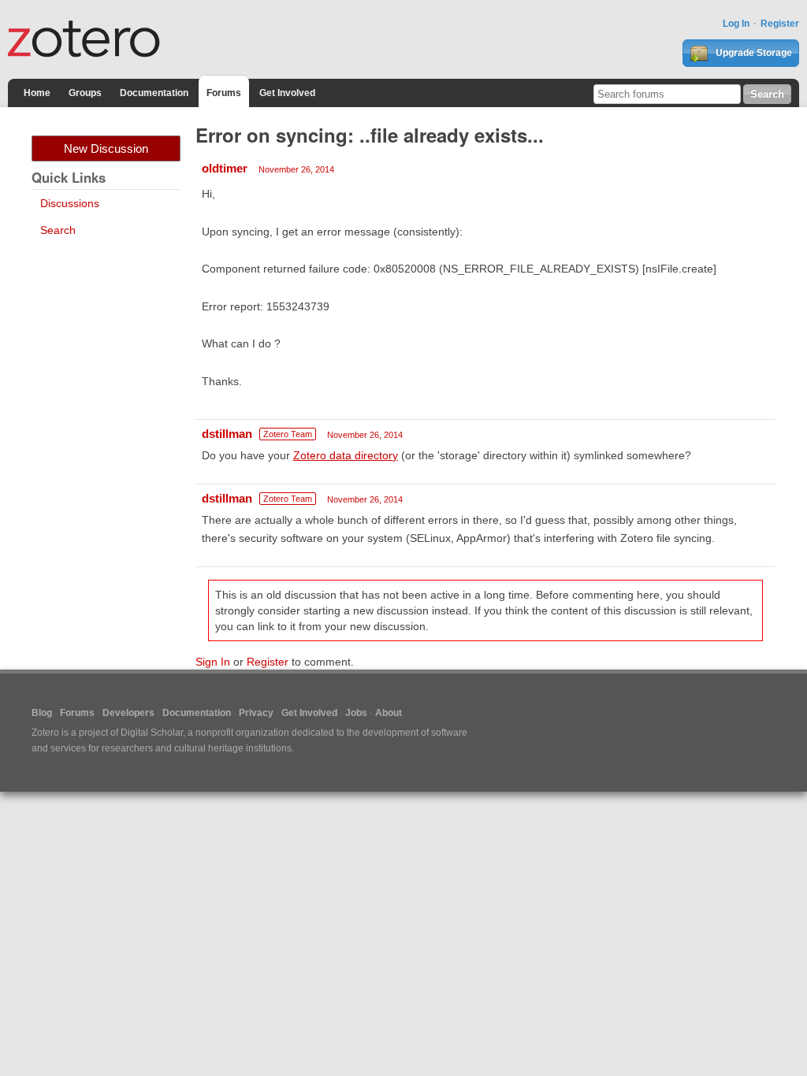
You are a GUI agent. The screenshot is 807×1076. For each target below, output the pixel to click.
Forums (223, 92)
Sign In (212, 661)
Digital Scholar (152, 732)
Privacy (256, 712)
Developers (128, 712)
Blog (42, 712)
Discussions (69, 203)
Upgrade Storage (752, 52)
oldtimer (224, 168)
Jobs (356, 712)
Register (780, 23)
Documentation (154, 92)
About (388, 712)
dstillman (227, 433)
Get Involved (287, 92)
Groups (85, 92)
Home (37, 92)
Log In (736, 23)
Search (58, 230)
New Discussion (106, 148)
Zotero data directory (345, 455)
